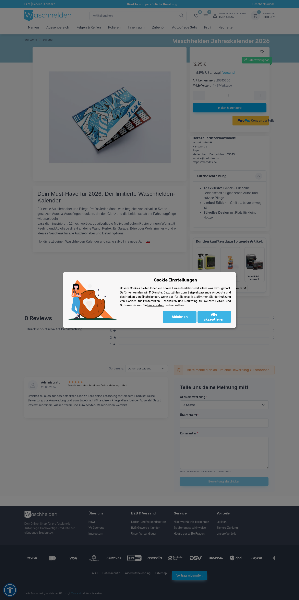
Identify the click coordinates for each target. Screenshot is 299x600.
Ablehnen (180, 317)
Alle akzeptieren (214, 317)
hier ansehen (155, 305)
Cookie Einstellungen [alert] (175, 280)
